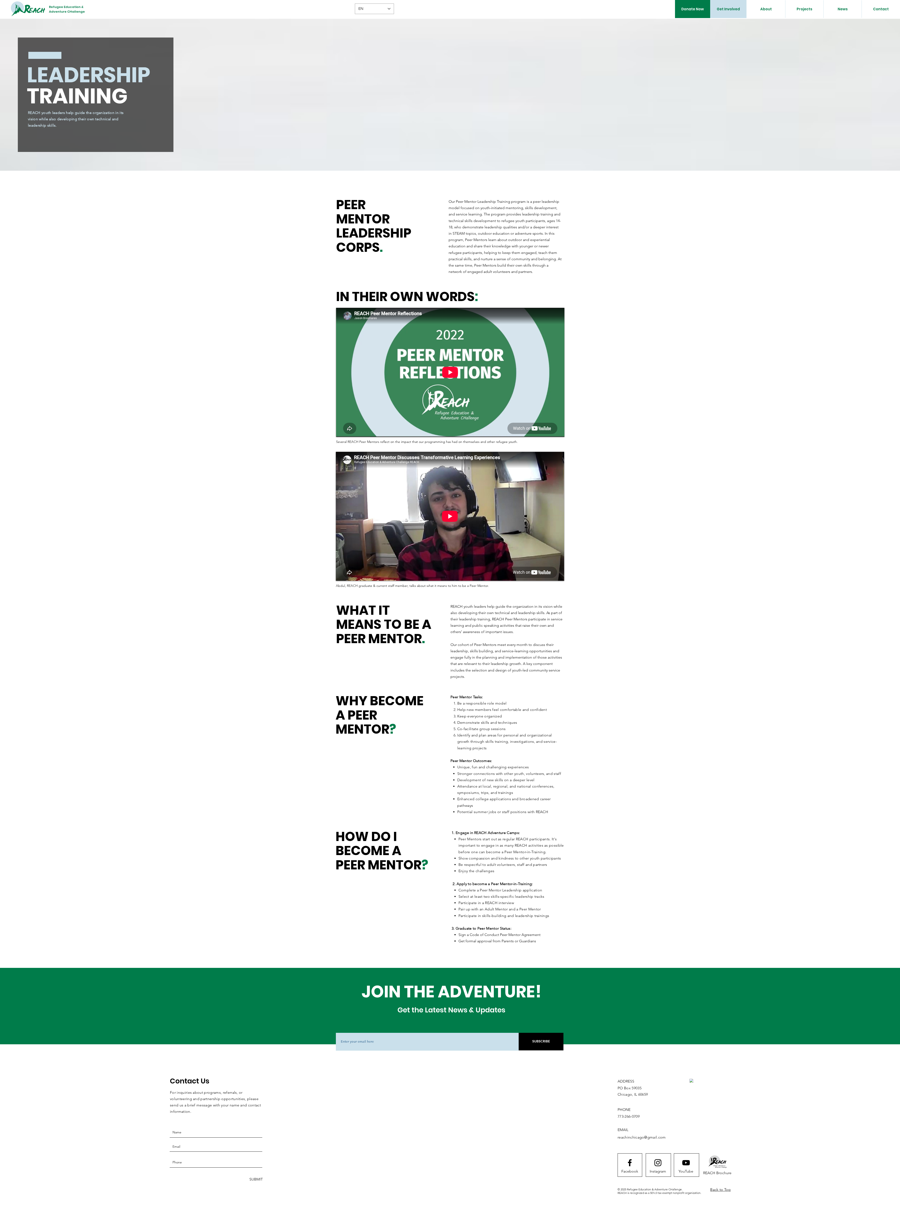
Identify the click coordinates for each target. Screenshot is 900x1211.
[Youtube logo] (686, 1162)
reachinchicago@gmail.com (642, 1137)
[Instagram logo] (658, 1162)
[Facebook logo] (629, 1162)
